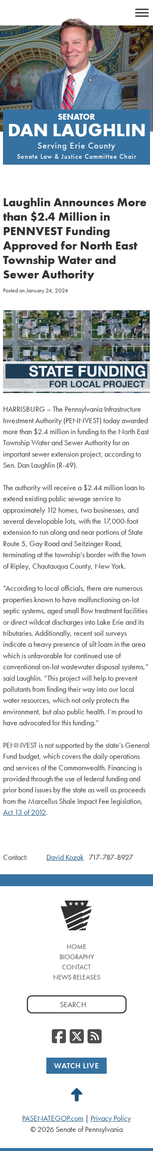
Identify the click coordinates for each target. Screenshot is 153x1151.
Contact (76, 967)
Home (76, 946)
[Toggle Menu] (142, 12)
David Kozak (65, 857)
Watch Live (76, 1065)
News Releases (76, 977)
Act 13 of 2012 (24, 812)
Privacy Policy (111, 1118)
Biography (77, 956)
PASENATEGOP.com (52, 1118)
